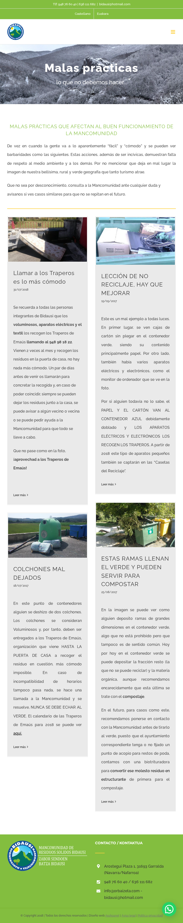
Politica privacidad (150, 915)
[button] (169, 909)
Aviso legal (129, 915)
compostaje (133, 696)
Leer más (19, 495)
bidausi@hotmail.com (114, 4)
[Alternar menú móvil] (173, 31)
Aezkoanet (112, 915)
